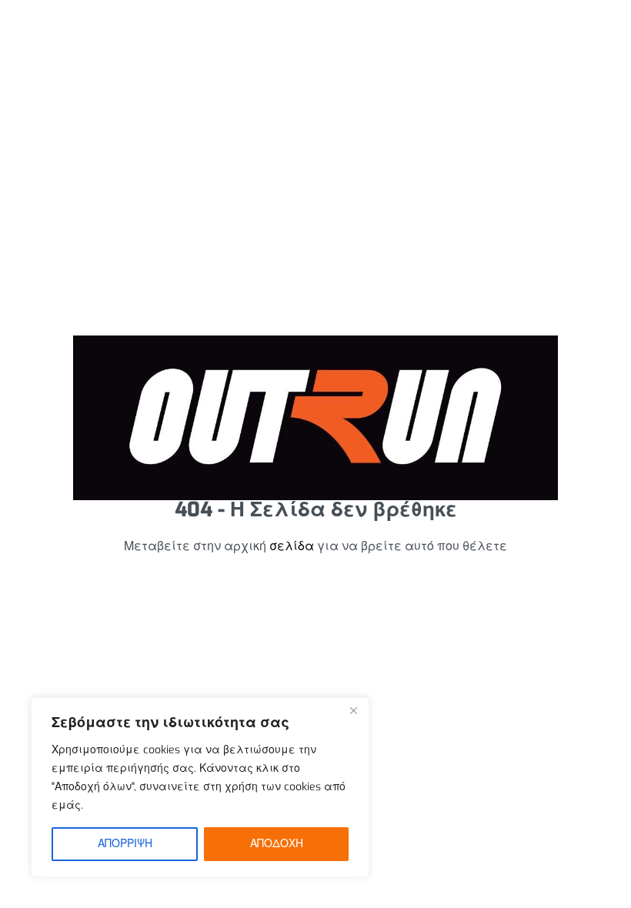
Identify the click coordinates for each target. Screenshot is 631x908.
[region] (200, 787)
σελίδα (291, 546)
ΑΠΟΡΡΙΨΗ (125, 843)
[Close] (353, 710)
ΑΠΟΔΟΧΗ (276, 843)
